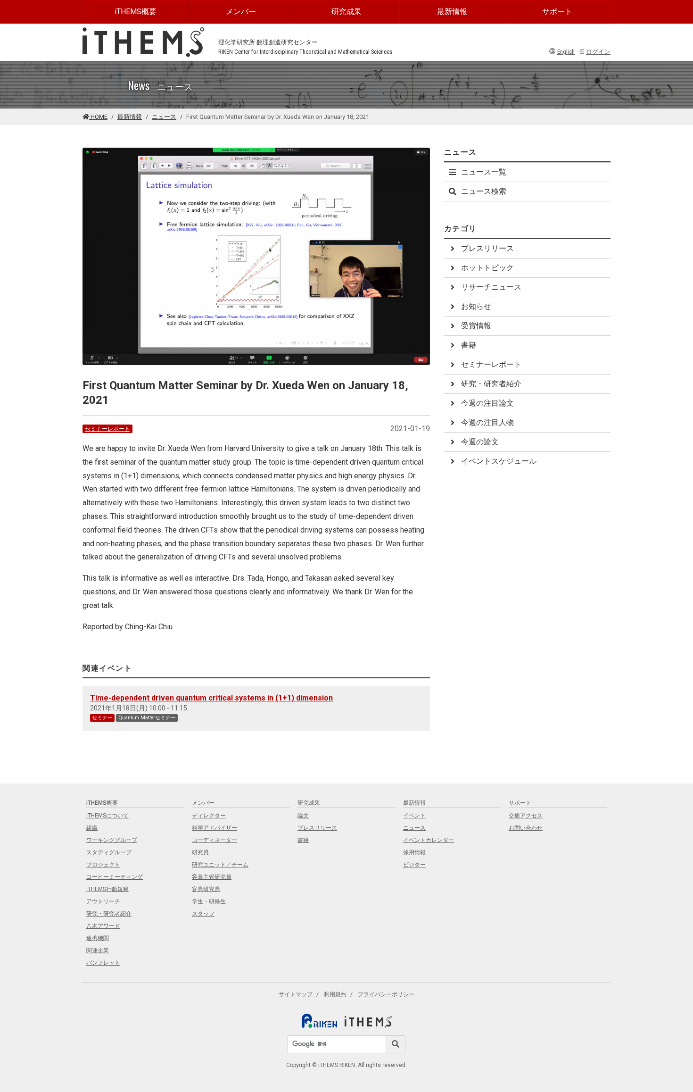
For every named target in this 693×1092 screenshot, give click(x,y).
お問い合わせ (526, 828)
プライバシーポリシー (386, 994)
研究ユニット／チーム (220, 864)
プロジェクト (103, 864)
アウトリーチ (103, 901)
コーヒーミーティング (114, 877)
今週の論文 (480, 441)
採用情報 (414, 852)
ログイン (598, 51)
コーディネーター (214, 840)
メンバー (241, 11)
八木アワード (103, 926)
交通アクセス (526, 815)
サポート (557, 11)
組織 (92, 828)
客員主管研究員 (211, 877)
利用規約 (335, 994)
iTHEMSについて (107, 815)
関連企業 (97, 950)
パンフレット (103, 962)
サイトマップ (296, 994)
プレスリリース (487, 248)
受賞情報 (476, 325)
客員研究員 (206, 889)
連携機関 (97, 938)
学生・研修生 (209, 901)
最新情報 (452, 11)
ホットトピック (487, 267)
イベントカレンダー (428, 840)
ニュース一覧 (483, 171)
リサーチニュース (491, 287)
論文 (303, 815)
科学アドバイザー (214, 828)
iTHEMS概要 (136, 11)
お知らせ (476, 306)
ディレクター (209, 815)
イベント (414, 815)
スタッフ (203, 913)
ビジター (414, 864)
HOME (98, 116)
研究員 (200, 852)
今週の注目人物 (487, 422)
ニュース (164, 116)
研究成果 (346, 11)
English (566, 51)
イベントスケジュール (498, 461)
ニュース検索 (483, 191)
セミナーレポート (107, 428)
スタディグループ (109, 852)
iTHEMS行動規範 (107, 889)
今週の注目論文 (487, 403)
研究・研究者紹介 (491, 383)
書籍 (468, 345)
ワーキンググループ (111, 840)
